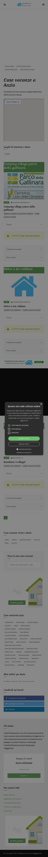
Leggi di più (24, 420)
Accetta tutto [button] (23, 438)
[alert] (24, 428)
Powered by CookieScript (24, 452)
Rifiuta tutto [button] (24, 444)
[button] (24, 428)
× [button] (41, 404)
